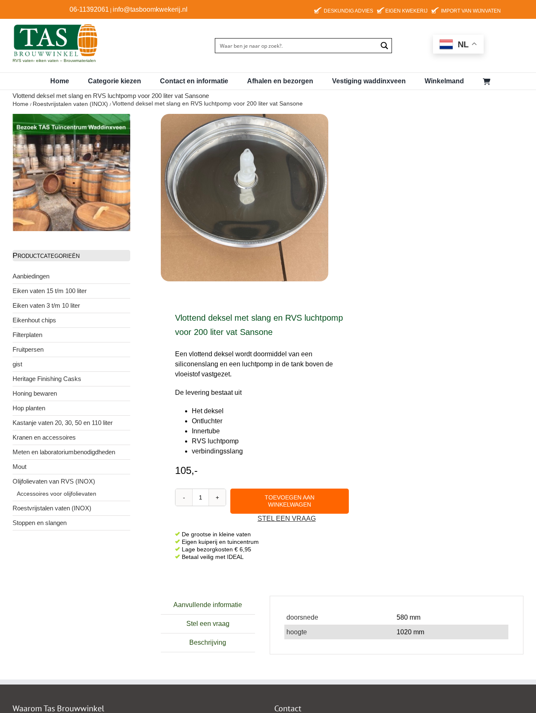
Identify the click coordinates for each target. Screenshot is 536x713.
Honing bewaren (35, 393)
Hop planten (29, 408)
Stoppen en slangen (40, 522)
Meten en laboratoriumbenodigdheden (64, 452)
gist (17, 364)
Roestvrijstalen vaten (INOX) (52, 508)
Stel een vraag (287, 518)
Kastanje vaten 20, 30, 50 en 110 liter (63, 422)
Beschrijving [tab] (207, 642)
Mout (19, 466)
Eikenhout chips (34, 320)
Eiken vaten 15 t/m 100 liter (50, 290)
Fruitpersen (28, 349)
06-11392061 (89, 9)
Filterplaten (27, 334)
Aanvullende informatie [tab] (207, 604)
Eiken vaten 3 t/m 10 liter (46, 305)
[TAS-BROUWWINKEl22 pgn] (55, 25)
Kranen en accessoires (44, 437)
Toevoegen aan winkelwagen (289, 501)
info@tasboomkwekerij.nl (150, 9)
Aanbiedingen (31, 276)
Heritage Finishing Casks (47, 378)
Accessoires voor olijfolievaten (56, 493)
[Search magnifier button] (384, 46)
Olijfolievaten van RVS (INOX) (54, 481)
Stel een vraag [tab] (207, 623)
